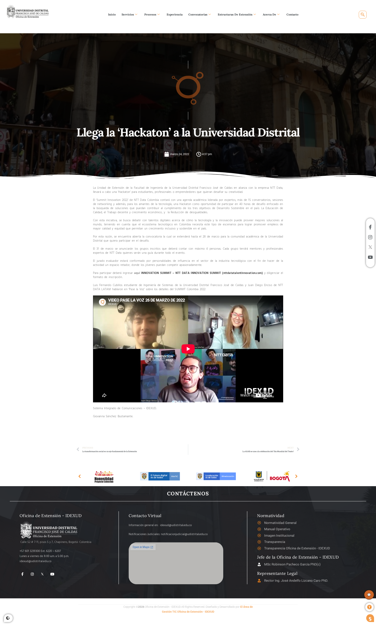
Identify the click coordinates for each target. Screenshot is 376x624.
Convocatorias (197, 14)
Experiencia (175, 14)
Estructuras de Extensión (235, 14)
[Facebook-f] (22, 574)
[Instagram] (32, 574)
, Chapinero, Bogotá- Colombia (72, 542)
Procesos (150, 14)
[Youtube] (52, 574)
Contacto (292, 14)
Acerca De (269, 14)
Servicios (128, 14)
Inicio (112, 14)
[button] (369, 607)
